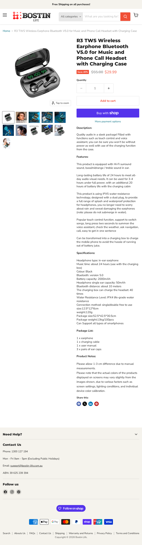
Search (6, 533)
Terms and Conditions (127, 533)
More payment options (108, 121)
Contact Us (45, 533)
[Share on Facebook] (79, 404)
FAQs (32, 533)
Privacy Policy (104, 533)
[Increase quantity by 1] (109, 88)
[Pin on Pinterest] (96, 404)
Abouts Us (19, 533)
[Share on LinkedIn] (90, 404)
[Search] (125, 16)
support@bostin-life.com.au (26, 465)
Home (6, 31)
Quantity (81, 80)
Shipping (60, 533)
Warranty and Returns (81, 533)
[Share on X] (84, 404)
